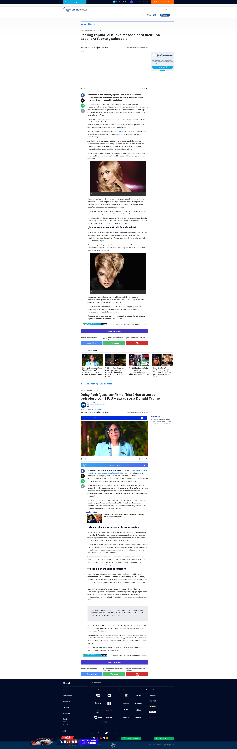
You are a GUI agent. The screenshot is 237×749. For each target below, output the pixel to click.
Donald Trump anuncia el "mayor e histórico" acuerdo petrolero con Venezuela (124, 516)
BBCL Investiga (125, 15)
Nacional (73, 15)
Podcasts (66, 15)
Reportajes (67, 725)
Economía (92, 15)
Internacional (83, 15)
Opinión (116, 15)
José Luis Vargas (88, 43)
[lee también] (95, 518)
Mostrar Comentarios (114, 331)
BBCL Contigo (136, 15)
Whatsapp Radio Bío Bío (165, 738)
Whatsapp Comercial (132, 738)
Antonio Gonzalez (95, 409)
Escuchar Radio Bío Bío (163, 2)
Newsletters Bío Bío (121, 2)
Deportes (100, 15)
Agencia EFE (91, 403)
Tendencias (108, 15)
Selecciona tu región (72, 2)
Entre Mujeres (119, 131)
